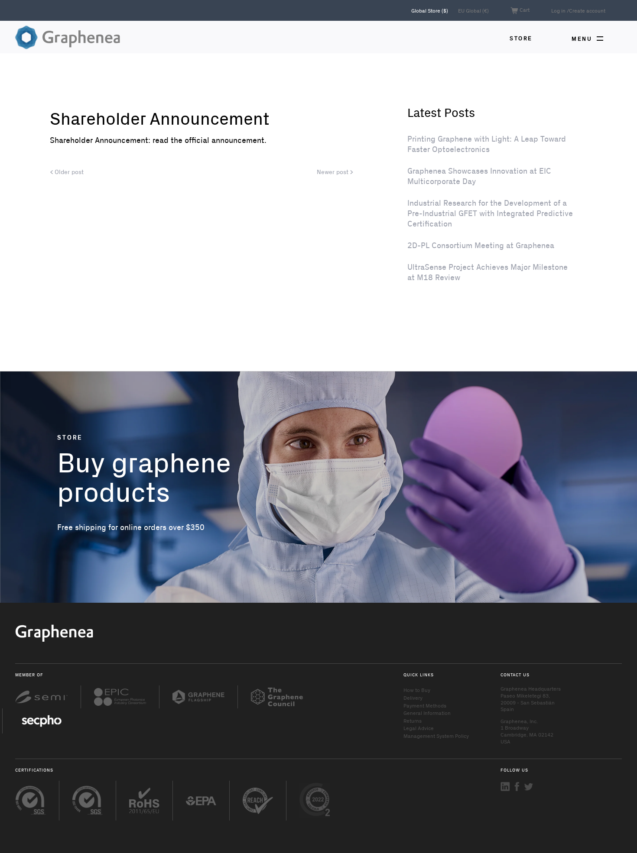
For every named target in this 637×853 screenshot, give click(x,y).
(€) (473, 10)
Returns (412, 720)
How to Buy (416, 689)
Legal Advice (418, 727)
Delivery (412, 697)
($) (430, 10)
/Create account (586, 10)
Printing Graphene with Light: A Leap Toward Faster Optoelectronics (486, 143)
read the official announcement (208, 140)
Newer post (333, 172)
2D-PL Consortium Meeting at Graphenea (480, 245)
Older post (68, 172)
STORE (521, 38)
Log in (558, 10)
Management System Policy (436, 735)
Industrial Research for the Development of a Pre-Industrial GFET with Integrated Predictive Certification (490, 213)
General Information (427, 712)
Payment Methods (424, 705)
